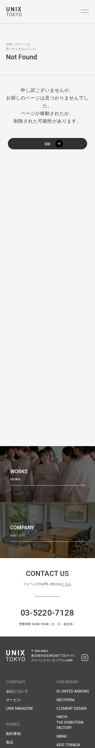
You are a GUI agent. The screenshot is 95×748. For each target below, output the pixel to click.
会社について (17, 691)
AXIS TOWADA (68, 745)
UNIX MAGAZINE (19, 708)
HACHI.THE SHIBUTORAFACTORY (69, 722)
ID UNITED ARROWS (72, 691)
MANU (61, 736)
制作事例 (13, 734)
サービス (13, 700)
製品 (9, 742)
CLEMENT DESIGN (71, 708)
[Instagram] (85, 658)
